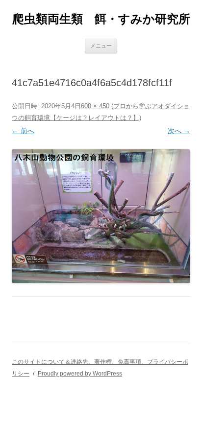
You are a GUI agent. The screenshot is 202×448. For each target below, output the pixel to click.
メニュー (101, 45)
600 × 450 (95, 106)
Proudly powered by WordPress (80, 373)
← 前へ (23, 131)
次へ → (179, 131)
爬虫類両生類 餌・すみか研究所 (101, 18)
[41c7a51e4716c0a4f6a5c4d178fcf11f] (101, 216)
